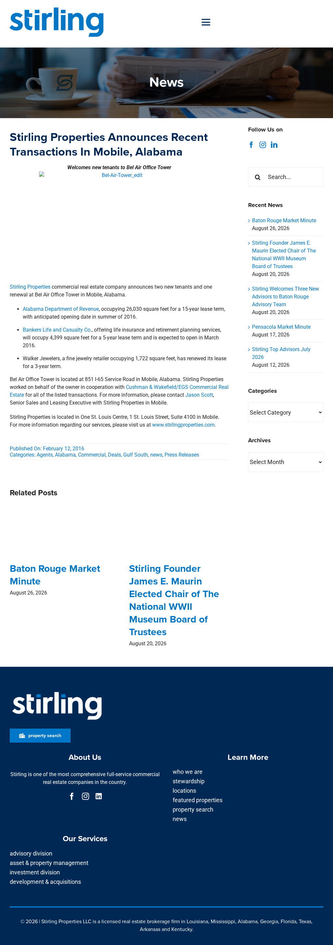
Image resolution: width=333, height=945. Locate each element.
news (156, 455)
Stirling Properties (30, 287)
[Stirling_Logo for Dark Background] (57, 692)
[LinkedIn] (274, 145)
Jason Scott (199, 395)
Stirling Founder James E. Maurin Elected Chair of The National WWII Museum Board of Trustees (174, 600)
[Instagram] (263, 145)
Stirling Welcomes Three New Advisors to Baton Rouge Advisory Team (285, 297)
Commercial (92, 455)
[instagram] (85, 796)
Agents (45, 455)
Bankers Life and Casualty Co (56, 330)
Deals (114, 455)
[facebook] (71, 796)
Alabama (65, 455)
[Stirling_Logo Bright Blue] (56, 7)
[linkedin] (99, 796)
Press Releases (182, 455)
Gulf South (135, 455)
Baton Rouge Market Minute (55, 574)
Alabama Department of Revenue (61, 309)
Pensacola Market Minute (281, 327)
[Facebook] (251, 145)
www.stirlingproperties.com (183, 425)
